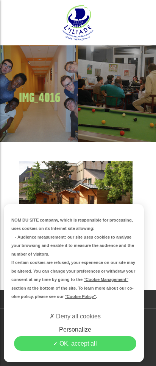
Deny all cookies (78, 316)
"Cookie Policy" (80, 296)
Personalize (75, 329)
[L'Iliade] (78, 22)
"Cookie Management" (106, 279)
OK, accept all (77, 343)
